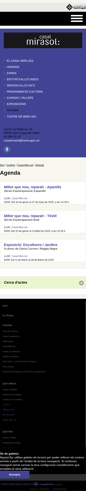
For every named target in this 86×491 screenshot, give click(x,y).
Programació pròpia (12, 443)
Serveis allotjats (21, 85)
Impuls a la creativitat (12, 399)
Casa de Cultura (10, 331)
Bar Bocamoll (9, 415)
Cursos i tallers (20, 97)
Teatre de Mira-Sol (22, 116)
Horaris (13, 67)
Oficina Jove (8, 410)
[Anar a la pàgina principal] (13, 19)
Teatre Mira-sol (9, 420)
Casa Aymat (8, 367)
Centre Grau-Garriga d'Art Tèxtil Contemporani (24, 371)
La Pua (6, 405)
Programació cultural (25, 91)
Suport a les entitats (12, 394)
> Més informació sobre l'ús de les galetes (26, 484)
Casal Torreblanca (11, 336)
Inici (2, 165)
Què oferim (9, 383)
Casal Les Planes (11, 356)
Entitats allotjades (22, 79)
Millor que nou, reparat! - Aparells (32, 187)
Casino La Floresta (11, 351)
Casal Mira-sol (25, 165)
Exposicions (16, 104)
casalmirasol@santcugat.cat (21, 140)
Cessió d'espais (10, 389)
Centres (11, 165)
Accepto (14, 474)
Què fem (8, 431)
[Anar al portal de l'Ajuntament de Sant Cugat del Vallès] (76, 7)
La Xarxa (8, 315)
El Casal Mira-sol (20, 60)
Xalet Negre (8, 341)
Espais (11, 73)
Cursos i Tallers (9, 437)
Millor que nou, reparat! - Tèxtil (30, 216)
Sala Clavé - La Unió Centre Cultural (19, 361)
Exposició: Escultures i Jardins (30, 245)
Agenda (12, 110)
